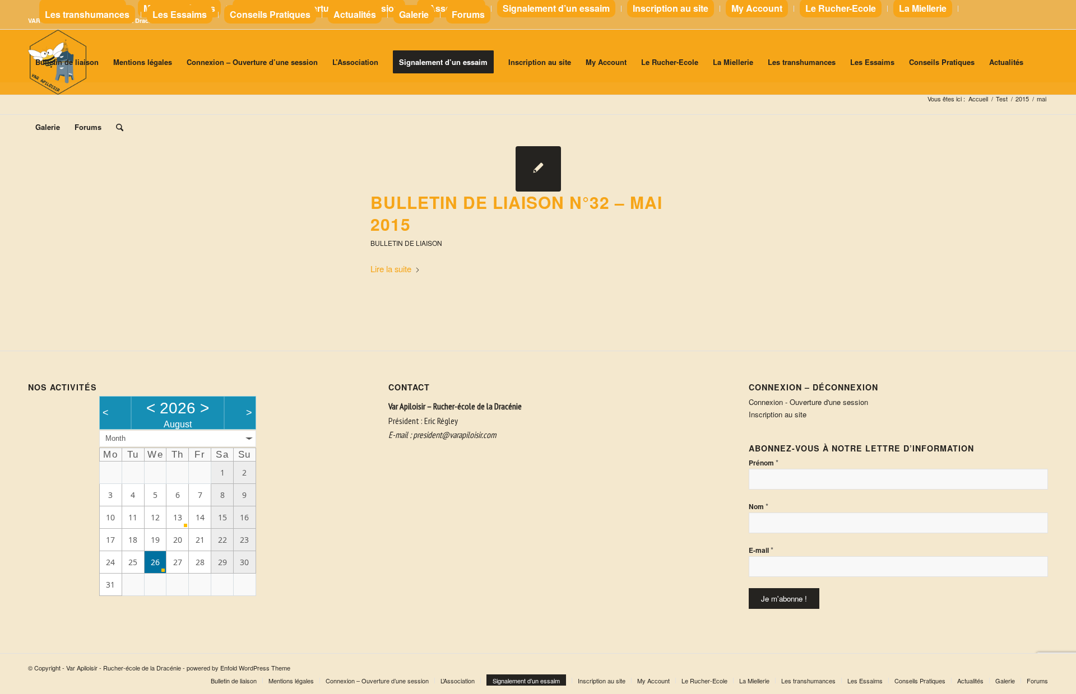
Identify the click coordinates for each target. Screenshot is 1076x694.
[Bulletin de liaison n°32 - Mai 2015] (538, 169)
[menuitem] (319, 9)
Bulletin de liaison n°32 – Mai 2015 (516, 213)
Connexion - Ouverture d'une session (808, 402)
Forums (468, 14)
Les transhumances (87, 14)
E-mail (761, 549)
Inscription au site (777, 414)
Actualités (354, 14)
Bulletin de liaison (406, 243)
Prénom (763, 462)
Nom (758, 506)
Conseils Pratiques (270, 14)
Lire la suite (390, 268)
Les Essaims (179, 14)
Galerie (414, 14)
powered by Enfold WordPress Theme (238, 667)
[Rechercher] (120, 127)
